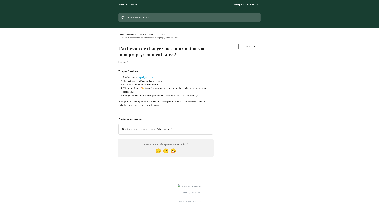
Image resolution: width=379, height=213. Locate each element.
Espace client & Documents (151, 34)
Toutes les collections (127, 34)
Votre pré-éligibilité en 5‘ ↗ (246, 5)
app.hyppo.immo (147, 77)
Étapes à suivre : (249, 46)
